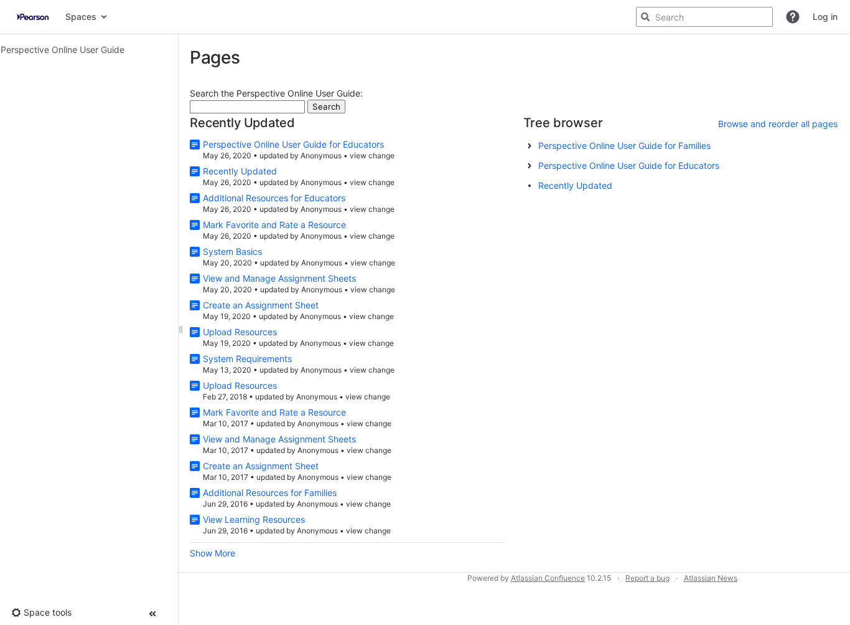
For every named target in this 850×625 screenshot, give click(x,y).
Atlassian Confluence (548, 578)
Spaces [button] (80, 16)
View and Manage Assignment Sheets (279, 278)
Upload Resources (240, 332)
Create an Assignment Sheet (261, 305)
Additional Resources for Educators (274, 198)
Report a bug (647, 578)
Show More (212, 553)
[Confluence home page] (32, 17)
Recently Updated (240, 171)
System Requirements (247, 358)
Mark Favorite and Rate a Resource (274, 224)
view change (372, 155)
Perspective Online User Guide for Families (624, 145)
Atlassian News (710, 578)
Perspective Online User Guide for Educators (293, 144)
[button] (792, 17)
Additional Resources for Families (270, 492)
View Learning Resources (254, 519)
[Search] (645, 17)
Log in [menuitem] (825, 16)
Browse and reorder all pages (778, 123)
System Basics (232, 251)
